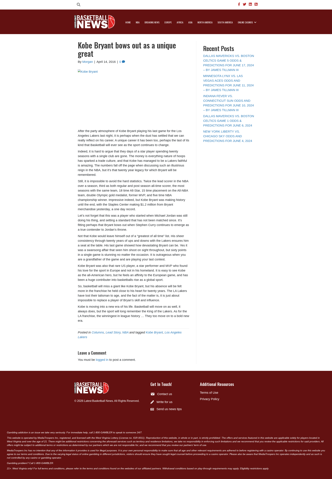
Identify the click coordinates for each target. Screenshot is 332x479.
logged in (102, 359)
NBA (138, 22)
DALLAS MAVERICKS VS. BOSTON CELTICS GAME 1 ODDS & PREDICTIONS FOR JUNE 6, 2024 (228, 120)
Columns (98, 332)
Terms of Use (209, 392)
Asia (190, 22)
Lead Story (113, 332)
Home (128, 22)
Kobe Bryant (154, 332)
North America (205, 22)
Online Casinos (245, 22)
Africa (180, 22)
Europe (168, 22)
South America (225, 22)
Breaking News (152, 22)
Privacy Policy (209, 399)
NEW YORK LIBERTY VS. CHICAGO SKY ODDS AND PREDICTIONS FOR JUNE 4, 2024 (227, 136)
